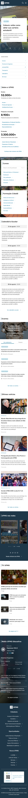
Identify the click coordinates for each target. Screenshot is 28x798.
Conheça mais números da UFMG (13, 151)
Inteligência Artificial (8, 200)
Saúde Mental (6, 205)
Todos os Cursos (13, 738)
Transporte (5, 70)
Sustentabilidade (7, 208)
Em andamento (7, 342)
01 (5, 48)
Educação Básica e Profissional (10, 172)
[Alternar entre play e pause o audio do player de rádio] (3, 649)
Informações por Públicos (13, 726)
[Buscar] (22, 168)
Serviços (4, 76)
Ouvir (4, 679)
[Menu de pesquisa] (23, 3)
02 (10, 48)
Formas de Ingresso (7, 64)
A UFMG (13, 755)
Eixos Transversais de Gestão (13, 723)
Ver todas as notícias (13, 507)
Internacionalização (8, 202)
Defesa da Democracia (8, 197)
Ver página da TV (13, 631)
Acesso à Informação (13, 716)
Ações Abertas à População (13, 735)
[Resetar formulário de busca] (24, 168)
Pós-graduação (7, 177)
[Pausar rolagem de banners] (23, 48)
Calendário (5, 73)
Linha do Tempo (13, 757)
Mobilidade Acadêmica (13, 745)
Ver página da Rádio (13, 697)
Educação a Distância (8, 180)
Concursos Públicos (13, 740)
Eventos (13, 765)
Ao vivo (9, 646)
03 (14, 48)
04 (19, 48)
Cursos (4, 60)
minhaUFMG (5, 67)
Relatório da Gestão (13, 721)
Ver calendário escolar (13, 310)
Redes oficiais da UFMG (13, 556)
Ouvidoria (12, 718)
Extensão (5, 182)
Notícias (13, 762)
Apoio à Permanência (13, 743)
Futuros (20, 342)
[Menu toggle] (26, 3)
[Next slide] (18, 546)
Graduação (6, 174)
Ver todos (5, 210)
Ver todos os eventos (13, 385)
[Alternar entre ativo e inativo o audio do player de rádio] (7, 653)
